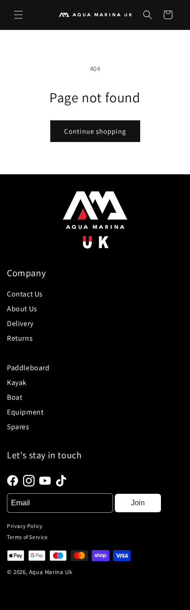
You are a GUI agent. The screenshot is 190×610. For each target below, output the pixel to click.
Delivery (20, 323)
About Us (22, 309)
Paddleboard (28, 368)
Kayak (17, 382)
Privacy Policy (24, 525)
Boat (14, 397)
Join (138, 503)
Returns (20, 338)
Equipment (25, 412)
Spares (18, 427)
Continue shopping (95, 131)
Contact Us (25, 294)
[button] (18, 15)
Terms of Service (27, 536)
